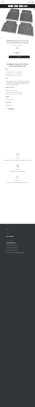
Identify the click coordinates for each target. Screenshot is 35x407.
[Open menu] (32, 2)
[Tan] (20, 52)
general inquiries (21, 252)
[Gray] (18, 52)
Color (14, 52)
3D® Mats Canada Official (18, 45)
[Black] (16, 52)
